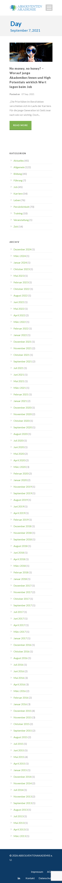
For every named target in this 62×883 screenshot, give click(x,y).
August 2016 (21, 658)
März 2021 (20, 387)
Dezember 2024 (22, 249)
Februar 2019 (21, 519)
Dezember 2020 (22, 407)
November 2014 (23, 783)
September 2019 (23, 493)
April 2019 (19, 512)
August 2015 (21, 737)
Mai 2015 (19, 756)
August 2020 (21, 433)
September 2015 (23, 730)
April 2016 (19, 684)
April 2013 (19, 829)
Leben (17, 200)
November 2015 (23, 717)
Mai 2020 (19, 453)
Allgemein (19, 167)
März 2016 (20, 690)
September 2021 (23, 361)
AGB (49, 871)
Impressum (37, 871)
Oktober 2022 (21, 288)
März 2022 (20, 321)
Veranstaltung (21, 219)
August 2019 (21, 499)
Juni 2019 (19, 506)
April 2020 (19, 460)
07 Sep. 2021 (27, 94)
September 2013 (23, 803)
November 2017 (23, 592)
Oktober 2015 (21, 723)
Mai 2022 (19, 308)
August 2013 (21, 809)
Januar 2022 (20, 335)
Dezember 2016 (22, 644)
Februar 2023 (21, 282)
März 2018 (20, 565)
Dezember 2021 (22, 341)
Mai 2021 (19, 381)
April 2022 (19, 315)
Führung (18, 180)
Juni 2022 (19, 302)
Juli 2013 (18, 816)
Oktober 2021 (21, 354)
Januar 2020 (20, 480)
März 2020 (20, 466)
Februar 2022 (21, 328)
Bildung (18, 173)
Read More (20, 125)
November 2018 (23, 532)
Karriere (18, 193)
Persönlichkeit (21, 206)
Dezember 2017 (22, 585)
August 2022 (21, 295)
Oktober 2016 (21, 651)
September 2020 (23, 427)
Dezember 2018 (22, 526)
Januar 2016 (20, 704)
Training (18, 213)
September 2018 (23, 539)
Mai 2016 (19, 677)
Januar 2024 (20, 262)
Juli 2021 (18, 367)
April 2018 (19, 559)
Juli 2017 (18, 611)
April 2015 (19, 763)
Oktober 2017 (21, 598)
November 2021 (23, 348)
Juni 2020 (19, 447)
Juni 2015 (19, 750)
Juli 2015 (18, 743)
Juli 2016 (18, 664)
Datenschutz (45, 878)
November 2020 (23, 414)
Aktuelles (19, 160)
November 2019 (23, 486)
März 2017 (20, 631)
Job (16, 186)
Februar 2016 (21, 697)
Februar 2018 (21, 572)
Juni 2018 (19, 552)
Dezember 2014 (22, 776)
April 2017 (19, 625)
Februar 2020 (21, 473)
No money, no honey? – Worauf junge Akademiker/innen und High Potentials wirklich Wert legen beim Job (30, 78)
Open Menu (49, 8)
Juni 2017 (19, 618)
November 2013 (23, 796)
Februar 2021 (21, 394)
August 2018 (21, 545)
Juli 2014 (18, 789)
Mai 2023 (19, 275)
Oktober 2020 (21, 420)
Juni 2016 (19, 671)
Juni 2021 (19, 374)
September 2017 (23, 605)
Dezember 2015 (22, 710)
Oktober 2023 (21, 269)
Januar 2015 (20, 770)
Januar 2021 (20, 400)
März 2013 (20, 835)
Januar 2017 (20, 638)
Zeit (16, 226)
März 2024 (20, 255)
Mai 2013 (19, 822)
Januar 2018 (20, 578)
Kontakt (30, 878)
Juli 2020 (18, 440)
